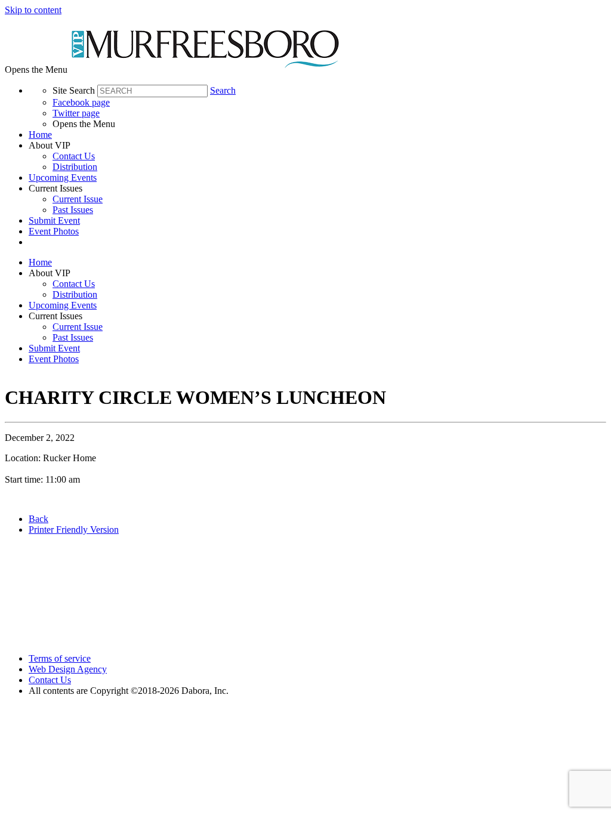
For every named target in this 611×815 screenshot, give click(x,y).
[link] (317, 134)
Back (38, 519)
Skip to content (33, 10)
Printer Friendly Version (74, 529)
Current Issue (78, 199)
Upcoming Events (63, 177)
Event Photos (54, 231)
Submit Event (54, 220)
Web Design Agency (68, 669)
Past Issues (73, 210)
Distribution (75, 167)
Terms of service (60, 658)
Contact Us (74, 156)
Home (40, 134)
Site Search (74, 90)
